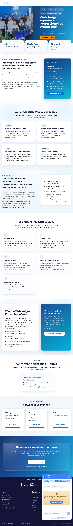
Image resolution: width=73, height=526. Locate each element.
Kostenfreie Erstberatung (54, 333)
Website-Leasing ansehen (60, 425)
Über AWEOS (35, 495)
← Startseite (42, 9)
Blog (33, 502)
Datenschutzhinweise (20, 523)
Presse (3, 523)
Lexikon (34, 505)
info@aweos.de (5, 504)
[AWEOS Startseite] (8, 3)
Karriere (34, 507)
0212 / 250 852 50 (42, 466)
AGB (28, 523)
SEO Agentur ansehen (12, 425)
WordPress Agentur (31, 84)
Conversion (30, 190)
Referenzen (35, 500)
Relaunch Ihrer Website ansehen (36, 425)
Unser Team (35, 497)
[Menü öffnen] (69, 3)
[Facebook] (3, 507)
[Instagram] (6, 507)
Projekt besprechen (55, 93)
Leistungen (49, 9)
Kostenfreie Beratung (47, 37)
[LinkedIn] (13, 507)
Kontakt (34, 510)
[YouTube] (10, 507)
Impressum (10, 523)
